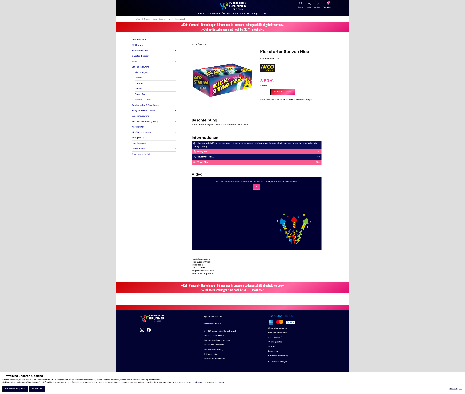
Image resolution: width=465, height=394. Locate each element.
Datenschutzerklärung (193, 382)
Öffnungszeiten (211, 354)
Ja (256, 187)
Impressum (219, 382)
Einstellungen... (456, 389)
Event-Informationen (277, 332)
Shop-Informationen (277, 328)
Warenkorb (327, 7)
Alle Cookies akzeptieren (15, 389)
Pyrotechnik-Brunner (142, 19)
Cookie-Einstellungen (277, 361)
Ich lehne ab (37, 389)
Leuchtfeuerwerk (166, 19)
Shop (155, 19)
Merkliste (317, 7)
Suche (300, 7)
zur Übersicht (201, 44)
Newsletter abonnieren (214, 358)
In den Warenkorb (282, 92)
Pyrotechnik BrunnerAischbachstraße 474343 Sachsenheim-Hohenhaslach (220, 323)
